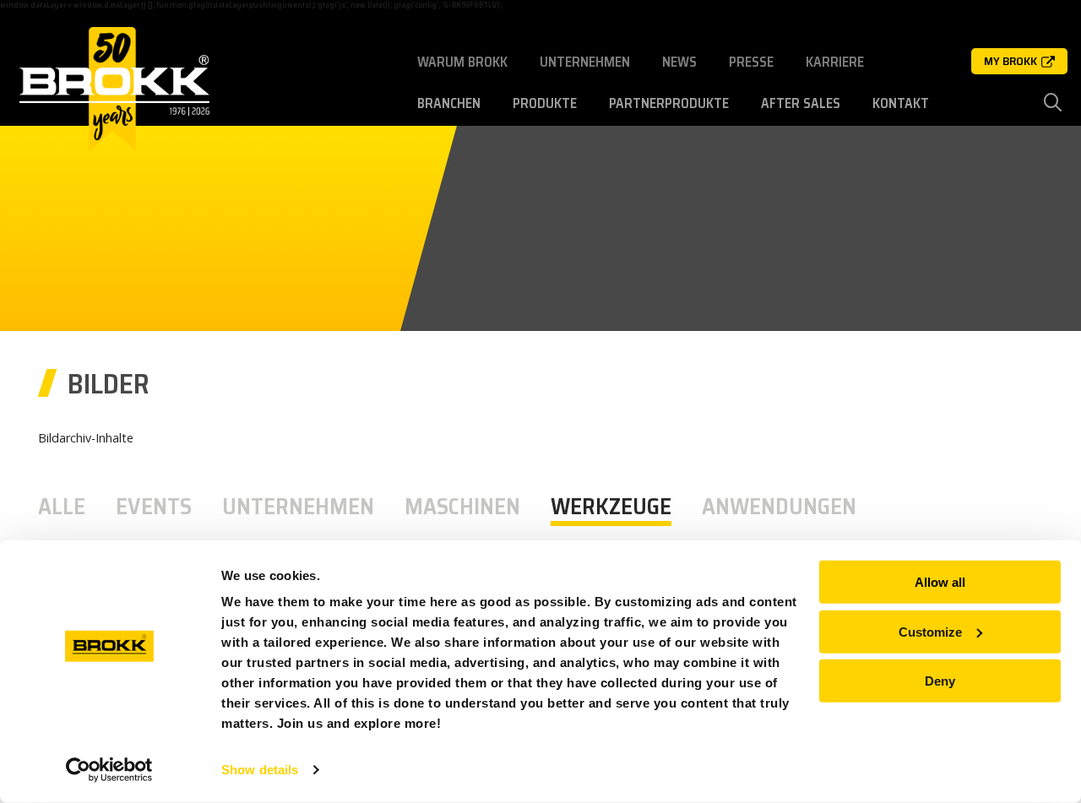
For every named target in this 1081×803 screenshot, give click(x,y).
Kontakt (900, 103)
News (679, 62)
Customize (930, 631)
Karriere (835, 62)
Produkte (545, 103)
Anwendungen (779, 507)
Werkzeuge (611, 507)
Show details (259, 769)
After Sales (800, 103)
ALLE (61, 507)
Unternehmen (585, 62)
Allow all (940, 582)
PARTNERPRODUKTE (669, 103)
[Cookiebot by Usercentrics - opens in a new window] (109, 770)
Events (154, 507)
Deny (940, 681)
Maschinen (462, 507)
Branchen (449, 103)
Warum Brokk (462, 62)
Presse (751, 62)
